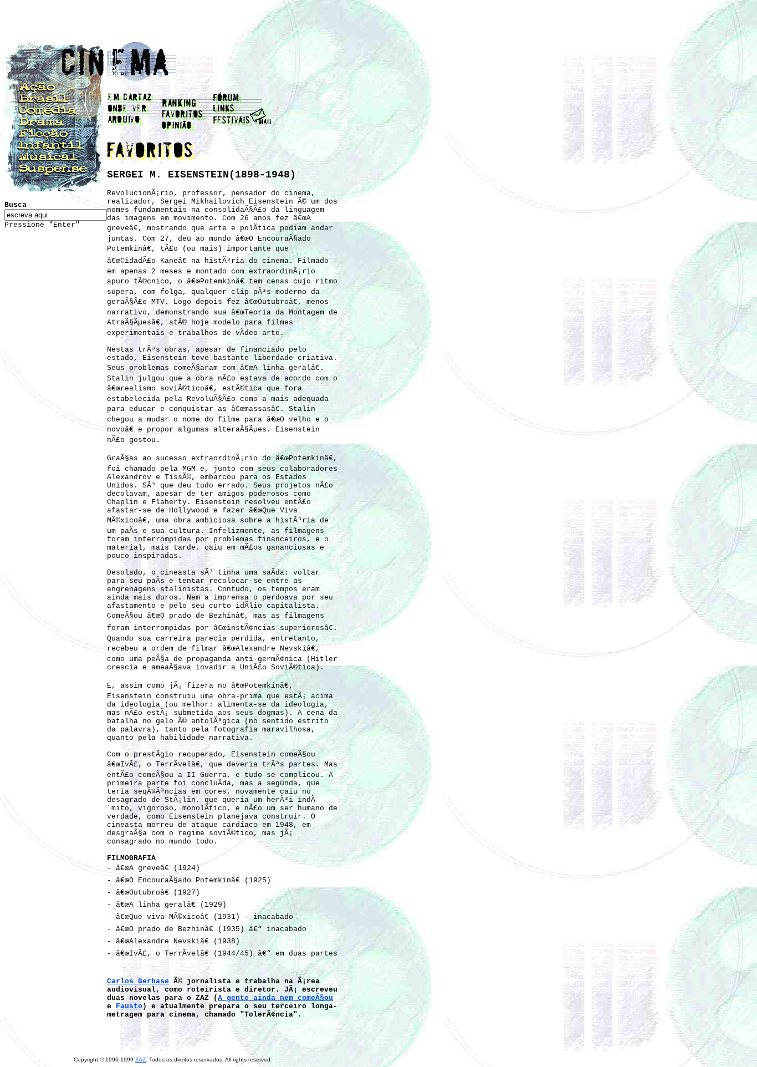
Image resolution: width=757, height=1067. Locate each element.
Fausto (129, 1006)
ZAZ (140, 1059)
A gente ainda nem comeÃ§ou (275, 998)
